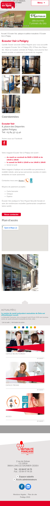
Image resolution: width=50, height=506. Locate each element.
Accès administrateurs (26, 480)
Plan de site (32, 494)
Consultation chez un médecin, (13, 2)
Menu (40, 3)
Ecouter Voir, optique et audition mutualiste (23, 34)
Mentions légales (19, 494)
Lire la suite (6, 322)
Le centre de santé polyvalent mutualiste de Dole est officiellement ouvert (23, 314)
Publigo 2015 (25, 497)
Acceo (21, 181)
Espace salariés (26, 477)
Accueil (3, 34)
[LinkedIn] (28, 487)
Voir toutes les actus (18, 322)
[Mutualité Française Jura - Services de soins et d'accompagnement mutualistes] (25, 448)
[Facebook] (22, 487)
